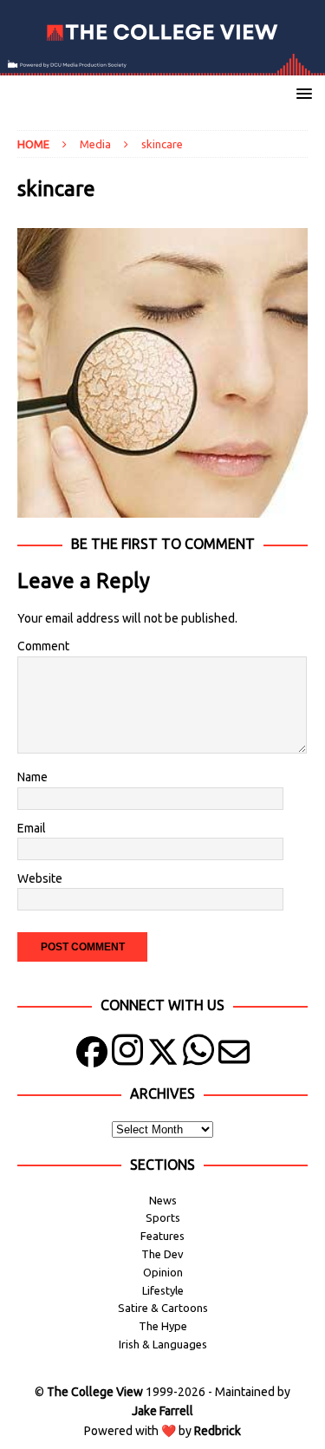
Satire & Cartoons (163, 1308)
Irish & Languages (163, 1344)
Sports (163, 1217)
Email (31, 828)
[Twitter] (163, 1056)
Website (39, 878)
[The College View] (162, 65)
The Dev (162, 1254)
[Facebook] (91, 1056)
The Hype (163, 1326)
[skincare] (162, 508)
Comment (43, 646)
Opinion (163, 1272)
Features (162, 1236)
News (163, 1200)
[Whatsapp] (198, 1056)
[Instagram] (127, 1056)
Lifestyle (163, 1290)
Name (32, 777)
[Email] (234, 1056)
